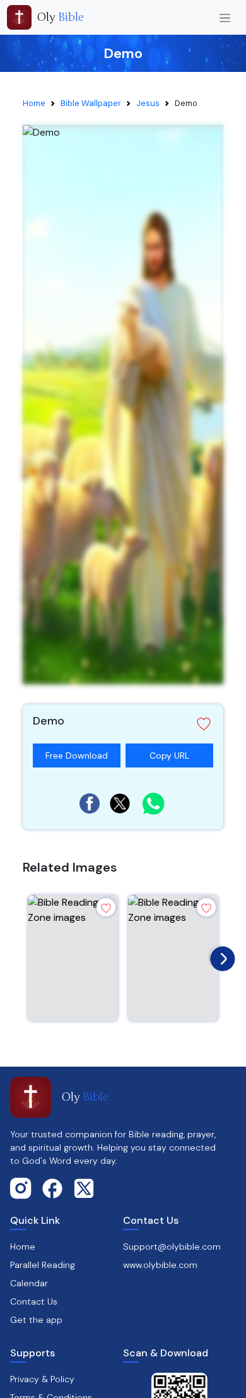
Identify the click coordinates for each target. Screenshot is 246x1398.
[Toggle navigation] (225, 17)
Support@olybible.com (172, 1246)
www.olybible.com (160, 1265)
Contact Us (33, 1301)
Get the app (36, 1319)
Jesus (148, 103)
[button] (123, 723)
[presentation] (219, 955)
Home (34, 103)
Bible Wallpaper (91, 103)
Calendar (29, 1283)
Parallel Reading (42, 1265)
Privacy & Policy (42, 1379)
